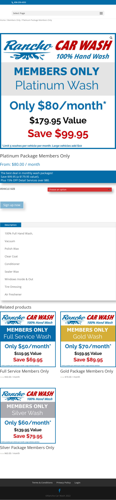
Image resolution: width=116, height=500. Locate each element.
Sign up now (11, 205)
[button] (111, 38)
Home (3, 20)
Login (77, 482)
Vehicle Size (7, 189)
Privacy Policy (63, 482)
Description (11, 224)
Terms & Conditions (42, 482)
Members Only (14, 20)
